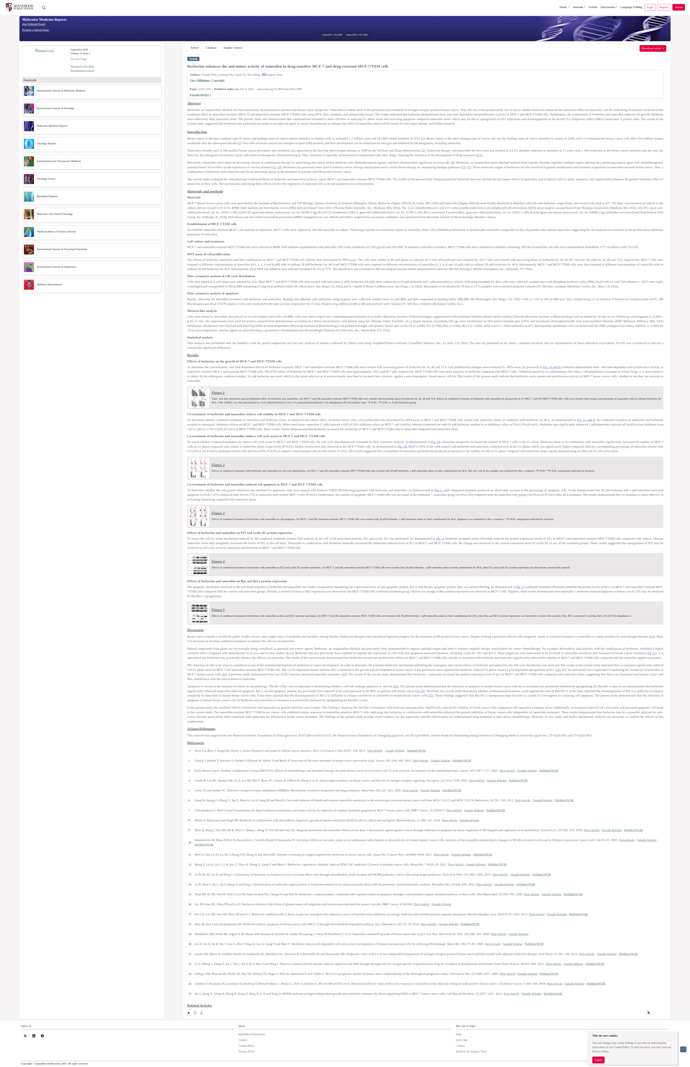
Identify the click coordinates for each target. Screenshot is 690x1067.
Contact (460, 1045)
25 (431, 695)
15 (463, 167)
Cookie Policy (621, 1047)
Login (650, 7)
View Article (375, 750)
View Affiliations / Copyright (207, 80)
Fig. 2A (436, 442)
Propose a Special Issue (35, 29)
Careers (242, 1039)
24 (422, 691)
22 (224, 674)
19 (649, 653)
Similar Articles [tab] (233, 47)
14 (279, 167)
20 (558, 670)
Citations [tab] (211, 47)
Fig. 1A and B (552, 367)
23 (418, 691)
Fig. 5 (519, 587)
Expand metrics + (200, 94)
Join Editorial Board (33, 24)
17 (468, 167)
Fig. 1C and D (586, 420)
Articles (593, 7)
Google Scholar (395, 750)
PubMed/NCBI (416, 750)
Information (608, 7)
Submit (679, 7)
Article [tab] (194, 47)
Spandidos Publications (251, 1034)
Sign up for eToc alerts (82, 66)
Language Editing (631, 7)
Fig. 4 (440, 538)
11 (274, 167)
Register (664, 7)
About (563, 7)
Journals (578, 7)
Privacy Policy (600, 1051)
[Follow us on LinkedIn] (33, 1035)
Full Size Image (79, 59)
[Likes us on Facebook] (42, 1035)
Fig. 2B (402, 446)
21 (654, 653)
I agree (598, 1059)
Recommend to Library (82, 70)
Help (458, 1034)
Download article (652, 48)
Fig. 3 (438, 490)
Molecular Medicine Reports (44, 19)
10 (452, 162)
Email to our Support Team (471, 1051)
